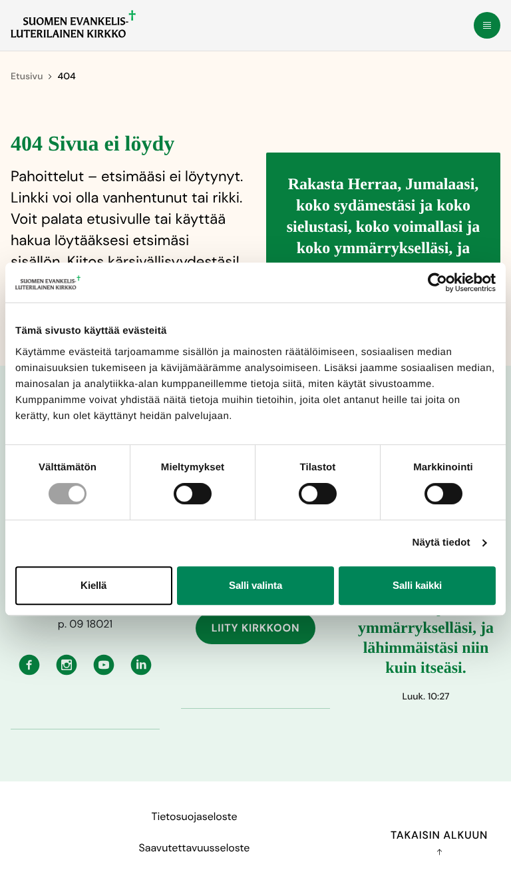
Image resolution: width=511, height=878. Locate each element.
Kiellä (93, 585)
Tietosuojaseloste (194, 816)
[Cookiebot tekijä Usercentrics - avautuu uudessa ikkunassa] (437, 282)
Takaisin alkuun (439, 835)
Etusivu (27, 77)
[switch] (193, 493)
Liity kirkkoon (256, 628)
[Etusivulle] (73, 24)
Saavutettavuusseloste (194, 848)
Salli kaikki (417, 585)
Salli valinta (255, 585)
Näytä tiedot (441, 542)
